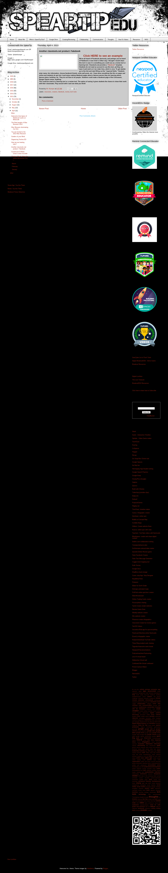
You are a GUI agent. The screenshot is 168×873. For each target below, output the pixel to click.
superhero (157, 788)
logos (152, 751)
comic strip (156, 703)
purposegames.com (137, 770)
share (133, 783)
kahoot (138, 747)
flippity (139, 723)
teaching (135, 792)
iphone (134, 747)
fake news (154, 720)
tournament (141, 801)
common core (136, 705)
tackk (148, 790)
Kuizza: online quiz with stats (142, 530)
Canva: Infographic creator (141, 513)
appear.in (134, 691)
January (15, 169)
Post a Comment (47, 101)
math (143, 752)
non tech (154, 756)
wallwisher (135, 805)
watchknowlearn (144, 805)
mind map (153, 752)
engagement (140, 720)
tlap (146, 799)
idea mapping (155, 740)
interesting (157, 743)
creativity (150, 711)
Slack (134, 431)
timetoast (140, 799)
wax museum (140, 806)
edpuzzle (135, 718)
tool (156, 799)
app (159, 689)
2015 (12, 91)
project (134, 768)
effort (153, 718)
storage (153, 786)
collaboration (141, 703)
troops (148, 801)
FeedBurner (151, 416)
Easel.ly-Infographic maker (141, 636)
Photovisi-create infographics (141, 619)
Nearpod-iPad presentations (141, 650)
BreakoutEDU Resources (140, 383)
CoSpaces (135, 448)
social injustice (151, 785)
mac (155, 751)
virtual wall (157, 803)
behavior (151, 693)
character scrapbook (149, 698)
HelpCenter (147, 738)
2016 (12, 88)
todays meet (151, 799)
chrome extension (138, 700)
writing (153, 808)
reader (134, 772)
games (158, 725)
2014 (12, 93)
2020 (12, 76)
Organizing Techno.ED (18, 139)
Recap (134, 455)
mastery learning (136, 752)
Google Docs (136, 569)
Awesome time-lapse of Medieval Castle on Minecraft (19, 117)
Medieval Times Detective (16, 192)
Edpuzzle (135, 496)
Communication (98, 39)
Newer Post (44, 109)
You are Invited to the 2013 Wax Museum (18, 133)
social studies (141, 786)
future (149, 725)
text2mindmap (156, 794)
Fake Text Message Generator (142, 558)
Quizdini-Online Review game (142, 552)
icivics (144, 740)
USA (137, 803)
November (15, 99)
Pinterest (135, 582)
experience (148, 720)
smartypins (143, 785)
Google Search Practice (140, 472)
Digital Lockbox (137, 376)
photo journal (151, 761)
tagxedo (153, 790)
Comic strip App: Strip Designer (142, 575)
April (13, 111)
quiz (144, 770)
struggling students (137, 788)
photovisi (158, 761)
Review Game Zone (138, 609)
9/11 (138, 689)
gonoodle (134, 729)
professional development (152, 766)
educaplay (142, 718)
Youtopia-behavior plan (139, 545)
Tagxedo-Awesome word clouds (142, 646)
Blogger (134, 670)
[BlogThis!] (70, 89)
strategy (158, 786)
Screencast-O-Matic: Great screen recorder (19, 152)
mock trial (135, 754)
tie (159, 797)
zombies (149, 810)
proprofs (149, 768)
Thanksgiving (135, 797)
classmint (134, 701)
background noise (143, 693)
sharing (138, 783)
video (142, 803)
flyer (148, 723)
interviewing (141, 745)
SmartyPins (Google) (139, 479)
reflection (157, 772)
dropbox (134, 716)
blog (133, 694)
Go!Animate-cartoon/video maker (143, 548)
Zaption (134, 482)
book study (139, 694)
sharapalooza (156, 781)
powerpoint (144, 765)
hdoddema (90, 868)
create (158, 709)
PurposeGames (137, 502)
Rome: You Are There (15, 189)
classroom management (143, 701)
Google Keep (136, 475)
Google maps (136, 734)
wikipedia (134, 808)
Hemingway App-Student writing (142, 469)
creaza (154, 711)
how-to (139, 740)
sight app (144, 783)
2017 (12, 85)
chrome (158, 698)
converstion (150, 707)
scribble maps (143, 779)
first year (152, 721)
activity (142, 689)
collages (149, 703)
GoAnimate (149, 727)
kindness (134, 749)
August (14, 105)
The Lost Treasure (138, 380)
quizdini (154, 770)
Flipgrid (134, 452)
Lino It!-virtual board (138, 657)
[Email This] (68, 89)
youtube (143, 810)
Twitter (134, 677)
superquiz (134, 790)
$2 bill (134, 689)
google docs (151, 731)
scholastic (134, 777)
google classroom (142, 731)
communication (147, 705)
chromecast (157, 700)
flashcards (157, 721)
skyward (158, 783)
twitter (134, 803)
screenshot (135, 779)
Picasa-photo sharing (139, 602)
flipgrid (134, 723)
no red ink (145, 756)
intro (147, 745)
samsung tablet (152, 776)
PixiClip (134, 445)
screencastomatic (155, 777)
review (67, 92)
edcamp (152, 716)
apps (144, 691)
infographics (146, 742)
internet (134, 745)
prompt (144, 768)
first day (147, 721)
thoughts (153, 796)
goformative (157, 727)
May (13, 108)
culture (158, 711)
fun (146, 725)
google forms (140, 732)
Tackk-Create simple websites (142, 606)
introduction (152, 745)
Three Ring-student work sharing (143, 643)
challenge (134, 698)
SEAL (150, 779)
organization (136, 761)
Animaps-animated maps (140, 589)
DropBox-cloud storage (139, 572)
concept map (156, 705)
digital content (155, 712)
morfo (140, 754)
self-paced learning (144, 781)
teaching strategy (144, 792)
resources (157, 774)
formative (152, 723)
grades (154, 736)
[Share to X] (72, 89)
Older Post (122, 109)
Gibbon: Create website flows (142, 526)
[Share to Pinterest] (76, 89)
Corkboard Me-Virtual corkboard (142, 663)
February (15, 166)
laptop (158, 749)
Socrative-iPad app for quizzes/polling (144, 629)
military (147, 752)
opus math (156, 759)
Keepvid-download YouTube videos (143, 640)
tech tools (73, 92)
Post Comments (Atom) (87, 116)
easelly (143, 716)
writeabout (148, 808)
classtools (47, 92)
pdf (146, 761)
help (141, 738)
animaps (147, 689)
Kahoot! (134, 499)
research (150, 774)
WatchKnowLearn (138, 596)
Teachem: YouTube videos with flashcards (146, 533)
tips (144, 799)
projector (139, 768)
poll (138, 765)
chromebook (149, 700)
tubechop (152, 801)
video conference (149, 803)
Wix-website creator (138, 616)
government (148, 736)
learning (142, 751)
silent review (151, 783)
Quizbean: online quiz (139, 516)
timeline (134, 799)
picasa (134, 763)
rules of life (144, 776)
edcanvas (157, 716)
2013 (12, 96)
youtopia (138, 810)
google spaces (140, 736)
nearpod (139, 756)
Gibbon (143, 727)
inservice (134, 743)
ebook (147, 716)
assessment (152, 691)
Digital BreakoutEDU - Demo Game (144, 361)
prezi (158, 765)
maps (158, 751)
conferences (143, 707)
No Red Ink (136, 465)
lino (149, 751)
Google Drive (53, 39)
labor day (153, 749)
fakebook (111, 65)
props (154, 768)
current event (136, 712)
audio (158, 691)
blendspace (157, 693)
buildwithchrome (136, 696)
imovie (139, 742)
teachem (158, 790)
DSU (138, 716)
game (153, 725)
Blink (13, 113)
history (134, 740)
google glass (148, 732)
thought (146, 797)
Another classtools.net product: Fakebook (18, 148)
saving (158, 776)
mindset (158, 752)
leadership (135, 751)
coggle (134, 703)
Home (12, 39)
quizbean (149, 770)
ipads (158, 745)
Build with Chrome (138, 489)
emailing (158, 718)
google (141, 729)
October (15, 102)
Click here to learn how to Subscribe (144, 390)
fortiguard (134, 725)
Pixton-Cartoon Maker (139, 667)
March (14, 163)
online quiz (148, 758)
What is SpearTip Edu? (37, 39)
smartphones (135, 785)
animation (154, 689)
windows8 (141, 808)
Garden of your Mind (18, 136)
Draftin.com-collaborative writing (142, 541)
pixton (149, 763)
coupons (149, 709)
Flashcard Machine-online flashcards (144, 633)
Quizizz (134, 486)
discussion (135, 714)
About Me (21, 39)
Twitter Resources (138, 49)
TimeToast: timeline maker (141, 509)
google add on (150, 729)
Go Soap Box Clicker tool (140, 458)
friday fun (141, 725)
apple (140, 691)
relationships (135, 774)
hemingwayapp (156, 738)
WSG (146, 39)
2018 (12, 82)
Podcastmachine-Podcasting (141, 653)
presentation (152, 765)
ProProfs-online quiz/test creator (143, 592)
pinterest (145, 763)
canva (144, 696)
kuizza (139, 749)
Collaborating (84, 39)
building (158, 694)
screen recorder (144, 777)
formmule (158, 723)
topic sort (134, 801)
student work (149, 788)
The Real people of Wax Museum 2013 (19, 123)
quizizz (158, 770)
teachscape (153, 792)
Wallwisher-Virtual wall (139, 660)
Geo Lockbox (11, 859)
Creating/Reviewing (68, 39)
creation (54, 92)
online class (140, 758)
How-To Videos (123, 39)
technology (142, 794)
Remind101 (136, 673)
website (152, 806)
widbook (158, 806)
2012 (12, 173)
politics (134, 765)
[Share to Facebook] (74, 89)
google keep (156, 732)
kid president (156, 747)
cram (153, 709)
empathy (134, 720)
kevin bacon (149, 747)
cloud (158, 701)
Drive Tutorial (155, 714)
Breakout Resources (139, 364)
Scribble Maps (137, 523)
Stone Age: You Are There (16, 185)
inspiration (141, 743)
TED (149, 794)
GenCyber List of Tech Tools (141, 357)
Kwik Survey (136, 565)
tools (159, 799)
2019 (12, 79)
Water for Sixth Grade (139, 585)
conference (135, 707)
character (140, 698)
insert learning (156, 742)
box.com (146, 694)
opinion (149, 759)
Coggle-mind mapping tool (140, 562)
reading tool (140, 772)
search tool (157, 779)
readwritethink (149, 772)
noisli (150, 756)
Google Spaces (137, 462)
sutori (144, 790)
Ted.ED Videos (137, 626)
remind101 (143, 774)
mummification (147, 754)
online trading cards (138, 759)
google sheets (151, 734)
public (158, 768)
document (142, 714)
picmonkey (139, 763)
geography (135, 727)
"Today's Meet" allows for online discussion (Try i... (19, 158)
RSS (139, 776)
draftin (148, 714)
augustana (135, 693)
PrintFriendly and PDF (138, 766)
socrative (148, 786)
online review (156, 758)
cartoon (149, 696)
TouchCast (135, 442)
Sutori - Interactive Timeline (141, 435)
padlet (142, 761)
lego (146, 751)
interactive (149, 744)
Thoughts (111, 39)
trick (145, 801)
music (153, 754)
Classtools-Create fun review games (144, 623)
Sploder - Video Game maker (141, 438)
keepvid (143, 747)
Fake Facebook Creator (140, 555)
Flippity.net (135, 506)
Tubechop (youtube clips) (140, 492)
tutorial (158, 801)
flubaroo (143, 723)
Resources (136, 39)
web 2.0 (147, 806)
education (148, 718)
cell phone (157, 696)
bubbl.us (152, 694)
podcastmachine (156, 763)
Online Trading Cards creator (141, 599)
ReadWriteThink (137, 579)
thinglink (142, 797)
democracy (145, 712)
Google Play (143, 734)
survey (140, 790)
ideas (134, 742)
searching (134, 781)
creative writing (143, 711)
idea (148, 740)
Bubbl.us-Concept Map (139, 519)
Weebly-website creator (140, 612)
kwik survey (145, 749)
